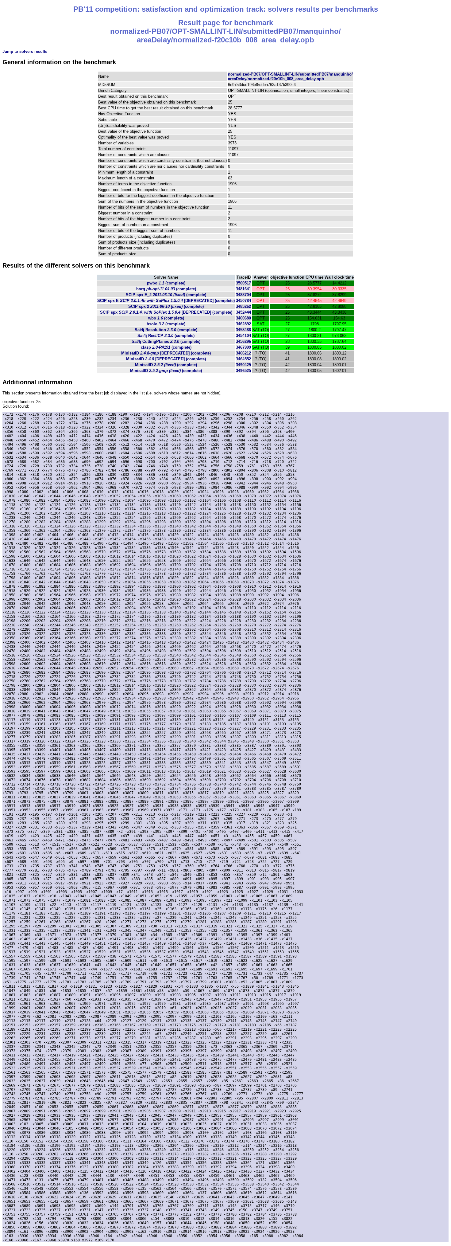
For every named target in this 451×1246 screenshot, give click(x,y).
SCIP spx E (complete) (166, 300)
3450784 (243, 300)
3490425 (243, 364)
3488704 (243, 294)
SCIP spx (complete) (166, 312)
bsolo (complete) (166, 324)
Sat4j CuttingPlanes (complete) (166, 341)
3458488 (243, 329)
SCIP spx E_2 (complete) (166, 294)
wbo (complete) (166, 318)
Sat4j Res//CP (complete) (166, 335)
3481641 (243, 289)
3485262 (243, 306)
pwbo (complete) (166, 283)
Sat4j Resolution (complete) (166, 329)
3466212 (243, 353)
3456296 (243, 341)
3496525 (243, 370)
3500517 (243, 283)
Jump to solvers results (24, 51)
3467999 (243, 347)
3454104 (243, 335)
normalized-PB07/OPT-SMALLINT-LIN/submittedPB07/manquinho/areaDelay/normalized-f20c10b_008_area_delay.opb (290, 76)
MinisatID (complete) (166, 353)
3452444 (243, 312)
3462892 (243, 324)
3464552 (243, 359)
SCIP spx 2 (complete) (166, 306)
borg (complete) (166, 289)
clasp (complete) (166, 347)
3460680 (243, 318)
